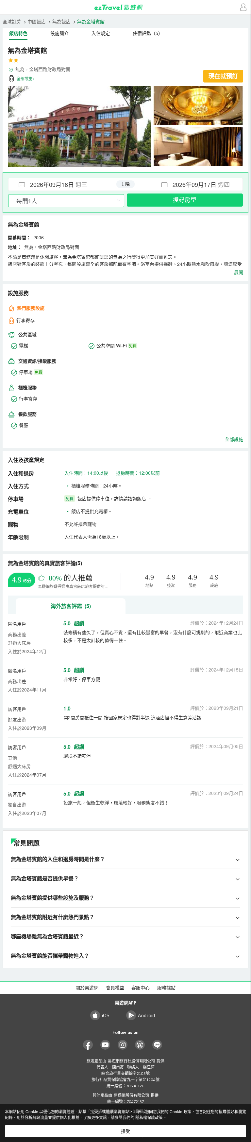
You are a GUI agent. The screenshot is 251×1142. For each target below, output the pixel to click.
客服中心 (140, 988)
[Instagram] (123, 1045)
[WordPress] (140, 1045)
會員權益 (115, 988)
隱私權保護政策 (149, 1117)
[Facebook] (88, 1045)
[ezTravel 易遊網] (125, 7)
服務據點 (166, 988)
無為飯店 (61, 21)
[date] (67, 184)
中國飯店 (36, 21)
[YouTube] (105, 1045)
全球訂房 (12, 21)
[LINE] (157, 1045)
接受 (125, 1131)
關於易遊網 (86, 988)
